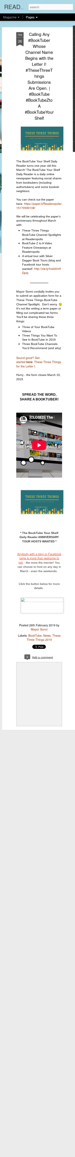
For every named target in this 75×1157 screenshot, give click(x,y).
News (47, 635)
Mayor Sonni (39, 629)
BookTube (35, 635)
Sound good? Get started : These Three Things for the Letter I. (38, 362)
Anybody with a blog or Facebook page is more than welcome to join (39, 558)
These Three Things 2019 (44, 637)
